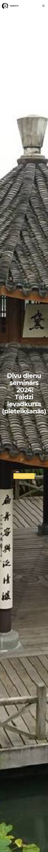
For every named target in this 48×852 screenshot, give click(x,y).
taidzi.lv (14, 6)
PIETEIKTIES (24, 476)
